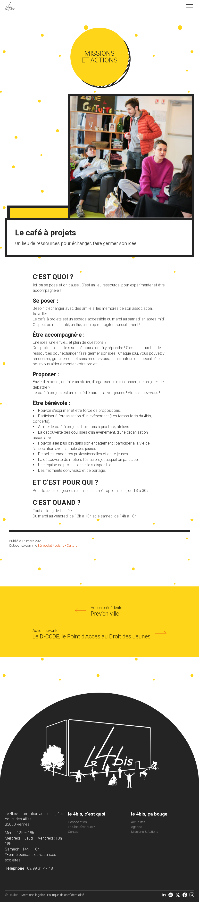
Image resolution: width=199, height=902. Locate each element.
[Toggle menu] (189, 6)
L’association (77, 822)
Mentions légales (33, 895)
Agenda (136, 827)
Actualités (138, 822)
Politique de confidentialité (65, 895)
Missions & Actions (144, 831)
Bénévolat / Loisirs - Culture (57, 545)
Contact (73, 831)
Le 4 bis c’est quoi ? (81, 827)
